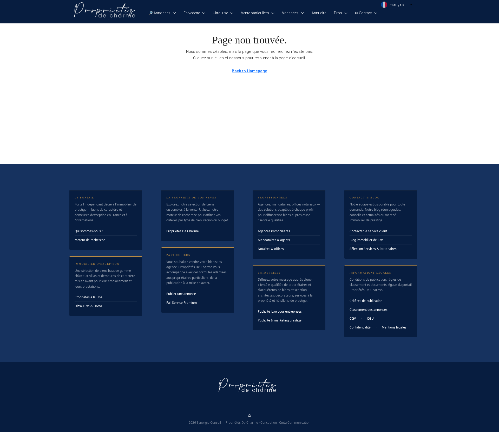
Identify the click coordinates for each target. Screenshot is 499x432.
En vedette (191, 13)
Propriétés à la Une (88, 297)
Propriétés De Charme (182, 231)
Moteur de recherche (90, 240)
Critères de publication (366, 301)
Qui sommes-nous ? (89, 231)
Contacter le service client (368, 231)
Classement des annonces (369, 309)
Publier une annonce (181, 294)
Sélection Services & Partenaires (373, 249)
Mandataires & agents (274, 240)
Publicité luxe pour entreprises (280, 311)
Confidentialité (360, 327)
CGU (370, 318)
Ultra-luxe (220, 13)
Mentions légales (394, 327)
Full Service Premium (181, 302)
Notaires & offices (271, 249)
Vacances (290, 13)
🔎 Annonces (159, 13)
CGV (353, 318)
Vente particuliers (255, 13)
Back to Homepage (249, 71)
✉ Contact (363, 13)
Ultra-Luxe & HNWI (88, 306)
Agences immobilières (274, 231)
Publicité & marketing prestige (279, 320)
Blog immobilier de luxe (367, 240)
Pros (338, 13)
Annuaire (319, 13)
